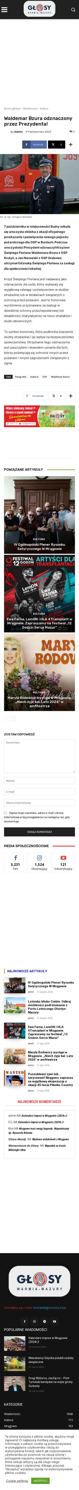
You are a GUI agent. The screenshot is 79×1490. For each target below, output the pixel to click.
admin (18, 131)
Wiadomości (30, 108)
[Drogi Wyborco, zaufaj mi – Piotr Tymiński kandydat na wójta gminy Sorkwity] (14, 1383)
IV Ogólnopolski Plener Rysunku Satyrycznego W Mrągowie (39, 546)
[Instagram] (34, 1321)
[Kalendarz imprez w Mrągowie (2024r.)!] (14, 1343)
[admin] (7, 131)
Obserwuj (39, 855)
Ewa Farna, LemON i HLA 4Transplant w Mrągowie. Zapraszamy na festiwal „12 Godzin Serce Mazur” (39, 623)
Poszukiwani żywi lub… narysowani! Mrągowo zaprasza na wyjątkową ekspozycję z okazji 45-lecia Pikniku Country (50, 1079)
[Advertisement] (39, 60)
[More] (70, 145)
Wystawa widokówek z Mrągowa (50, 1139)
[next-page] (13, 718)
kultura (34, 376)
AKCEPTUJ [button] (40, 1480)
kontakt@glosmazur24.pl (49, 1308)
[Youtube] (54, 1321)
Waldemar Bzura (60, 376)
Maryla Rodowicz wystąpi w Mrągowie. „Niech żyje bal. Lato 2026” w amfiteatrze (39, 702)
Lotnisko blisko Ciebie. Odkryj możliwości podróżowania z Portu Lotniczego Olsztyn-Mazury (49, 1007)
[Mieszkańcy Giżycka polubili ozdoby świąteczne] (14, 1363)
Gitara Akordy (17, 1139)
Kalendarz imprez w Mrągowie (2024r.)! (44, 1115)
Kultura (44, 108)
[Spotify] (44, 1321)
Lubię (15, 855)
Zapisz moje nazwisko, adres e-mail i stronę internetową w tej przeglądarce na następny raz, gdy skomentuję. (37, 817)
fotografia (20, 376)
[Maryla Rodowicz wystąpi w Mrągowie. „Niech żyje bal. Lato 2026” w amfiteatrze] (39, 672)
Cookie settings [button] (17, 1481)
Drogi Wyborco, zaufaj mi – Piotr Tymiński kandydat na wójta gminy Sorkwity (51, 1382)
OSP (44, 376)
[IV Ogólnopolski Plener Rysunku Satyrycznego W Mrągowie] (39, 515)
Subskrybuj (63, 855)
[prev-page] (6, 718)
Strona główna (12, 108)
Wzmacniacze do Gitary (23, 1145)
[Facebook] (25, 1321)
